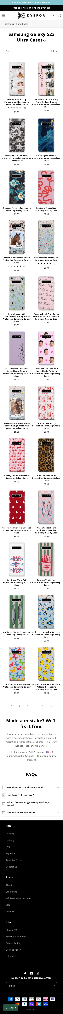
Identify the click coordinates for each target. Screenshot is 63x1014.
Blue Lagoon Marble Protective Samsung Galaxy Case (46, 158)
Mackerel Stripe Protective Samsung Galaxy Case (17, 633)
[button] (3, 15)
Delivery (10, 840)
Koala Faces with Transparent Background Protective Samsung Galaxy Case (17, 318)
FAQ (8, 846)
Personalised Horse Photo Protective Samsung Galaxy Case (17, 260)
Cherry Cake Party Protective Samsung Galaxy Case (46, 426)
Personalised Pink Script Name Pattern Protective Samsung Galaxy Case (46, 316)
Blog (8, 904)
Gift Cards (11, 956)
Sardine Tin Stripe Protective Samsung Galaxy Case (46, 582)
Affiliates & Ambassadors (19, 898)
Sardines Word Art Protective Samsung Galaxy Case (17, 582)
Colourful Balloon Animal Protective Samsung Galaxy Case (17, 687)
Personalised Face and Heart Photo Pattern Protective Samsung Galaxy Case (46, 372)
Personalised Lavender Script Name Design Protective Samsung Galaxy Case (17, 372)
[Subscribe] (54, 985)
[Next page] (51, 706)
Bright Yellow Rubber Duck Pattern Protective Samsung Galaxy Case (46, 687)
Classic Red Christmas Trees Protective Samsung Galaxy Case (16, 530)
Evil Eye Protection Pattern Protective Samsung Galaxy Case (46, 634)
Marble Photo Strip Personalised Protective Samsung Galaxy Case (16, 102)
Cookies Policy (13, 949)
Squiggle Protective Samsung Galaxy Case (46, 209)
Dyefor (34, 1009)
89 (43, 706)
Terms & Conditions (16, 936)
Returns (10, 833)
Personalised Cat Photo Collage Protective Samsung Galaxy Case (16, 158)
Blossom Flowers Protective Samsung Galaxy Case (16, 209)
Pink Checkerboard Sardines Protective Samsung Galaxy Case (46, 530)
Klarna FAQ (12, 930)
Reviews (10, 911)
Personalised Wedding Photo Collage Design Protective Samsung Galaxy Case (46, 103)
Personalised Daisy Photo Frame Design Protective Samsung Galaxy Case (17, 426)
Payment (10, 853)
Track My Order (14, 860)
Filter (54, 51)
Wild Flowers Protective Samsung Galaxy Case (46, 258)
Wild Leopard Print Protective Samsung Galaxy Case (46, 478)
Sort (8, 51)
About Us (11, 885)
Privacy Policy (13, 943)
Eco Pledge (11, 891)
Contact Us (11, 866)
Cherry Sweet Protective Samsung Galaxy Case (16, 476)
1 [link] (11, 706)
